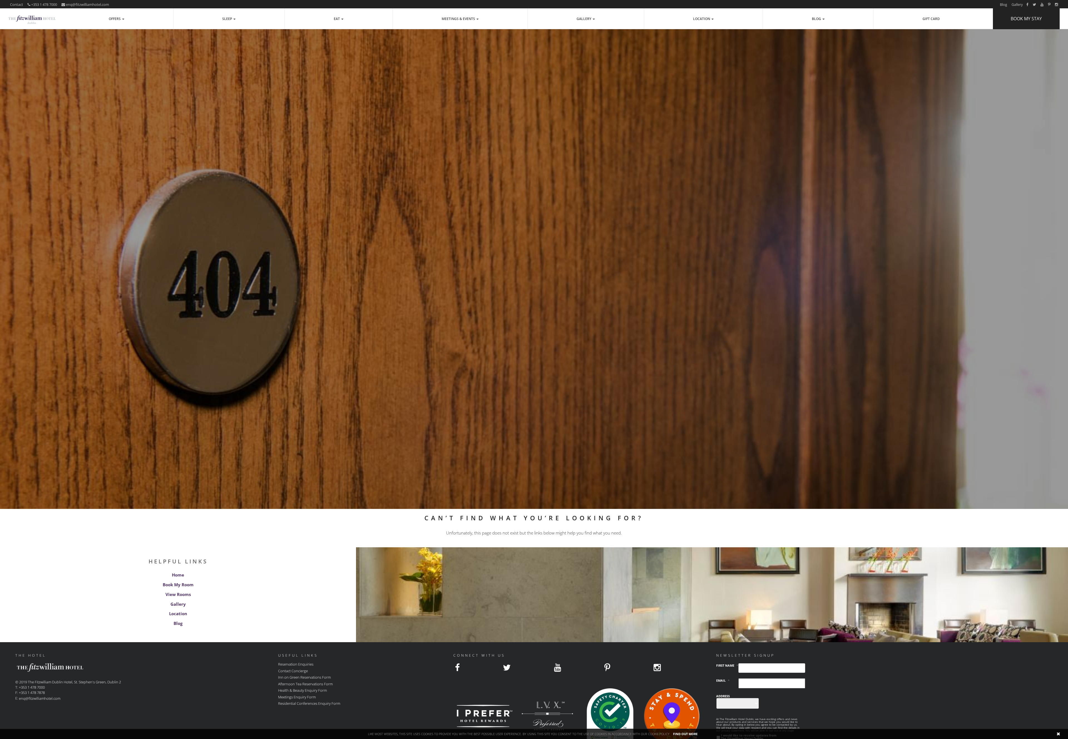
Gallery (1017, 4)
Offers (115, 18)
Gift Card (931, 18)
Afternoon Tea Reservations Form (305, 683)
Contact (16, 4)
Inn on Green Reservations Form (304, 677)
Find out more (685, 734)
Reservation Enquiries (295, 664)
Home (178, 575)
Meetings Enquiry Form (297, 696)
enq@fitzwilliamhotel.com (87, 4)
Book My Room (178, 584)
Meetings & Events (459, 18)
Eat (337, 18)
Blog (1003, 4)
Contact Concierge (293, 670)
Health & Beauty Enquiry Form (302, 690)
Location (702, 18)
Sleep (227, 18)
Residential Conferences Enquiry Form (309, 703)
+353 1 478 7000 (43, 4)
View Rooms (178, 594)
